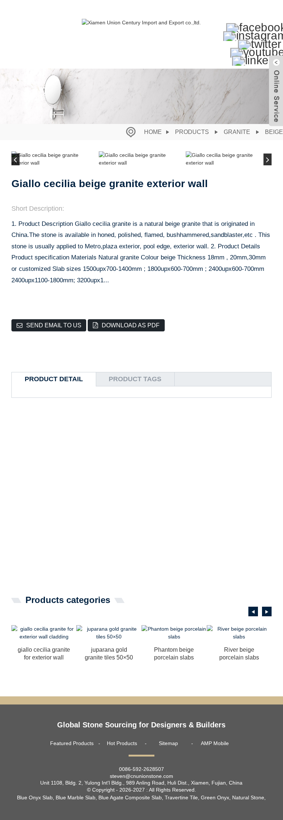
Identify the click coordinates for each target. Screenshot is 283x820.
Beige (274, 132)
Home (153, 132)
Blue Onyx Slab (35, 797)
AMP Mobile (215, 743)
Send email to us (53, 325)
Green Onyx (215, 797)
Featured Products (72, 743)
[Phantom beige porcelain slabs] (174, 633)
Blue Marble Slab (75, 797)
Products (192, 132)
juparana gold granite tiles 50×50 (109, 654)
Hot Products (122, 743)
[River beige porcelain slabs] (239, 633)
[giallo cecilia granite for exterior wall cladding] (44, 633)
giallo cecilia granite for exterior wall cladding (44, 654)
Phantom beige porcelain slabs (174, 654)
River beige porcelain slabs (239, 654)
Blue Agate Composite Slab (130, 797)
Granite (237, 132)
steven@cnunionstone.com (141, 776)
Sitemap (168, 743)
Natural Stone (248, 797)
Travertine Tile (181, 797)
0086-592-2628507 (141, 769)
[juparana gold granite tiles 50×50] (109, 633)
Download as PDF (131, 325)
